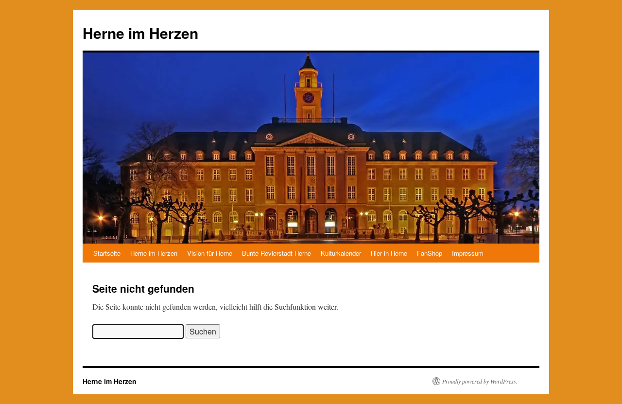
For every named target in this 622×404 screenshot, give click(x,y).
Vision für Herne (209, 253)
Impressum (468, 253)
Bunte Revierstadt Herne (276, 253)
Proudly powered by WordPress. (480, 381)
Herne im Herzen (140, 32)
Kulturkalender (341, 253)
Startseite (107, 253)
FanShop (429, 253)
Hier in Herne (389, 253)
